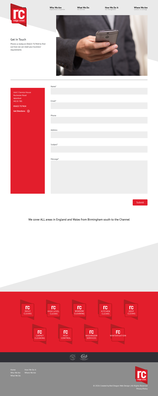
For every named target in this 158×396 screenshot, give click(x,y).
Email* (53, 101)
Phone (53, 115)
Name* (53, 86)
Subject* (54, 144)
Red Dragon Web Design (119, 385)
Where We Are (141, 7)
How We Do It (111, 7)
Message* (55, 159)
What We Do (83, 7)
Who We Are (55, 7)
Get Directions (19, 111)
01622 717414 (33, 44)
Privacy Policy (142, 388)
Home (13, 369)
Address (54, 130)
